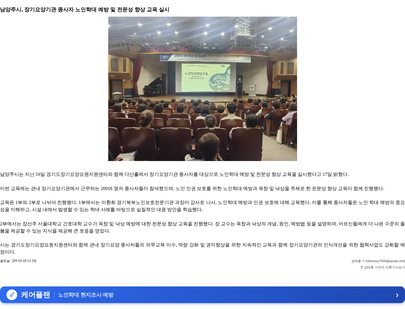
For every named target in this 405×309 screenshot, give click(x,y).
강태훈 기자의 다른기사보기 (384, 267)
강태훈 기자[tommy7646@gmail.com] (378, 261)
